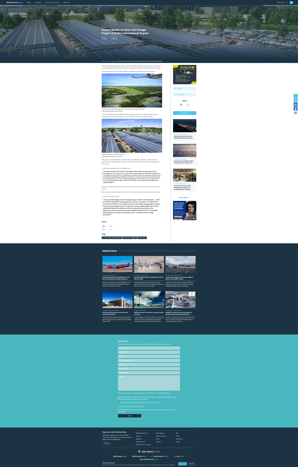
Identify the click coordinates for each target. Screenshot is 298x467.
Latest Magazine (160, 433)
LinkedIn (296, 104)
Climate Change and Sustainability (112, 238)
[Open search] (286, 2)
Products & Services (52, 2)
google (296, 113)
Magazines (139, 439)
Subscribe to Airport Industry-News (296, 96)
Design (114, 61)
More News (183, 198)
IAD (135, 238)
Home (103, 61)
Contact (178, 442)
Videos (177, 436)
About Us (158, 442)
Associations (179, 439)
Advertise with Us (140, 442)
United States (142, 238)
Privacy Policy (148, 406)
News (29, 2)
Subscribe (280, 2)
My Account (296, 100)
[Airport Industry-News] (14, 2)
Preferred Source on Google (143, 445)
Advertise (66, 2)
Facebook (296, 109)
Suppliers (38, 2)
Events (157, 439)
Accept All (182, 464)
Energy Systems (127, 238)
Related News (185, 113)
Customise (191, 464)
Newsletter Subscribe (141, 433)
